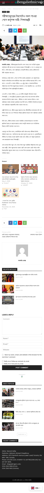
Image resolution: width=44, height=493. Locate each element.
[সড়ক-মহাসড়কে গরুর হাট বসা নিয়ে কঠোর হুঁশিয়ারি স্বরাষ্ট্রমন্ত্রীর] (10, 169)
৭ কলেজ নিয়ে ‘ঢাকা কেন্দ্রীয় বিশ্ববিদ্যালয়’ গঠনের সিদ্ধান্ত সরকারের (9, 203)
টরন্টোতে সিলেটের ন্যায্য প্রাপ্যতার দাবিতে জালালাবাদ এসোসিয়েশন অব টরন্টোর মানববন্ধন (29, 179)
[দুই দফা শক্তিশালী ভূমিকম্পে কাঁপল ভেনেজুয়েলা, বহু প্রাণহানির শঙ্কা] (8, 426)
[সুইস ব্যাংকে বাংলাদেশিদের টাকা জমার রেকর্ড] (8, 300)
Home (4, 9)
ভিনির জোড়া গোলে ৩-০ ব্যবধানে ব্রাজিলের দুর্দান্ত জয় (28, 412)
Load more (21, 434)
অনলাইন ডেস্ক (9, 25)
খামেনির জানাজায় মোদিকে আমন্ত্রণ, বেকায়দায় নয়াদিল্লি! (28, 389)
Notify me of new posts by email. (14, 363)
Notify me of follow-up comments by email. (16, 361)
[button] (41, 3)
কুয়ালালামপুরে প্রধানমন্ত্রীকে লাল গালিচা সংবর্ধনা (26, 274)
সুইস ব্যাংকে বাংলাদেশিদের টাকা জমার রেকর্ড (26, 297)
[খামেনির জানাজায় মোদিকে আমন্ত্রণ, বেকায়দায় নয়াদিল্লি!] (8, 392)
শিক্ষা (8, 12)
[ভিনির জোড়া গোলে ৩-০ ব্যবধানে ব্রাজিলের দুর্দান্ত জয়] (8, 415)
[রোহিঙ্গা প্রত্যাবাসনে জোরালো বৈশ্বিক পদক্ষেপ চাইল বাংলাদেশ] (8, 289)
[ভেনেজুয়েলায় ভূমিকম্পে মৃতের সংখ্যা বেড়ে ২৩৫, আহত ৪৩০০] (8, 403)
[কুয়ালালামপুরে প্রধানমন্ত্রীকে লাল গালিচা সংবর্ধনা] (8, 278)
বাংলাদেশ (9, 9)
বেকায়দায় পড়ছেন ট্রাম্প (36, 234)
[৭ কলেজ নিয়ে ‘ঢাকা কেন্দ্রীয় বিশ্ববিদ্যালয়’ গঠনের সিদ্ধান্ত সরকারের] (10, 192)
